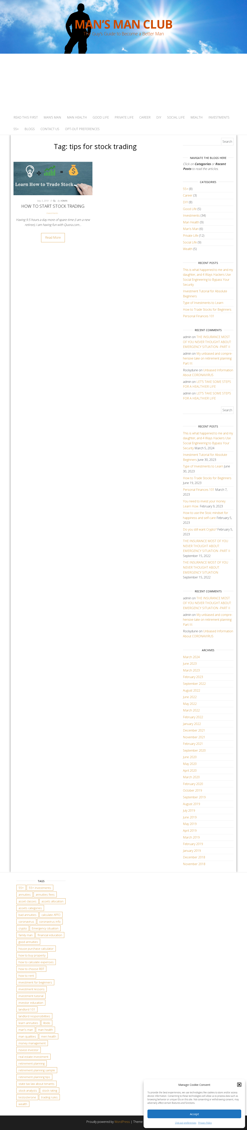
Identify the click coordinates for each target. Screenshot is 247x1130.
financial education (50, 935)
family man (26, 935)
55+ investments (40, 888)
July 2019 (189, 810)
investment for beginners (35, 982)
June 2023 (190, 663)
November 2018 (194, 864)
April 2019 (190, 830)
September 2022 (194, 684)
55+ (16, 129)
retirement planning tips (34, 1077)
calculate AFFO (50, 915)
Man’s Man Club (123, 24)
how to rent (26, 975)
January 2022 (192, 724)
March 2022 (191, 710)
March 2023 (191, 670)
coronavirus (26, 921)
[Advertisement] (123, 83)
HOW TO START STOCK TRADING (53, 206)
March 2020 (191, 777)
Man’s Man (52, 117)
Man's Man (191, 229)
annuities (25, 894)
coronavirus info (50, 921)
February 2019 (193, 844)
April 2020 (190, 770)
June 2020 (190, 757)
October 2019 (192, 790)
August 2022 (191, 690)
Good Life (101, 117)
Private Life (124, 117)
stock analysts (28, 1090)
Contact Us (50, 129)
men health (48, 1036)
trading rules (49, 1097)
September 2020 (194, 750)
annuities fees (45, 894)
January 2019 (192, 851)
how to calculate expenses (36, 962)
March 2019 (191, 837)
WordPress (122, 1122)
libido (46, 1023)
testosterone (27, 1097)
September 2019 (194, 797)
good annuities (28, 942)
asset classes (27, 901)
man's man (26, 1030)
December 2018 (194, 857)
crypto (23, 928)
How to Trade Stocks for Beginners (207, 309)
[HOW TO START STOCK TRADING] (53, 178)
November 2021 (194, 737)
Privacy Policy (205, 1122)
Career (145, 117)
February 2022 (193, 717)
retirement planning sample (37, 1070)
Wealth (196, 117)
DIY (158, 117)
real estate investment (33, 1057)
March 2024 (191, 657)
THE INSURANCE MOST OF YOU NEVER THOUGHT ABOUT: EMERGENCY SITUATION (205, 567)
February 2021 (193, 744)
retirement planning (32, 1063)
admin (64, 200)
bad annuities (27, 915)
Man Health (77, 117)
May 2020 (190, 764)
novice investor (29, 1050)
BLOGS (30, 129)
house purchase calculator (36, 948)
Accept (194, 1114)
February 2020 (193, 784)
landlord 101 (27, 1009)
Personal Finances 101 (198, 316)
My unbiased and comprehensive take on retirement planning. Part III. (207, 358)
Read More (53, 237)
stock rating (49, 1090)
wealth (23, 1104)
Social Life (176, 117)
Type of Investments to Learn (203, 303)
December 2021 (194, 730)
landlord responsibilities (34, 1016)
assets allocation (52, 901)
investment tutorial (31, 996)
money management (32, 1043)
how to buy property (32, 955)
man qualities (27, 1036)
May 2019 (190, 824)
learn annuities (28, 1023)
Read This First (26, 117)
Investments (218, 117)
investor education (31, 1003)
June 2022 (190, 697)
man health (45, 1030)
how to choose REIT (31, 969)
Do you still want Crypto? (200, 529)
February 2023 (193, 677)
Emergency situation (45, 928)
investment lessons (32, 989)
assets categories (30, 908)
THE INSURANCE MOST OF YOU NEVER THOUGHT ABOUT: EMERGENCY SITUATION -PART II (207, 342)
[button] (239, 1085)
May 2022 (190, 704)
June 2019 (190, 817)
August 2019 (191, 804)
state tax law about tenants (36, 1084)
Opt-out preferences (185, 1122)
